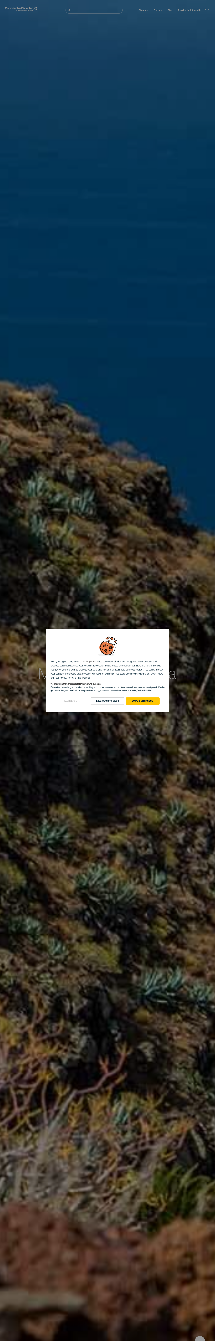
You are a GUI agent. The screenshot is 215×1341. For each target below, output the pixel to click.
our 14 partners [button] (90, 662)
